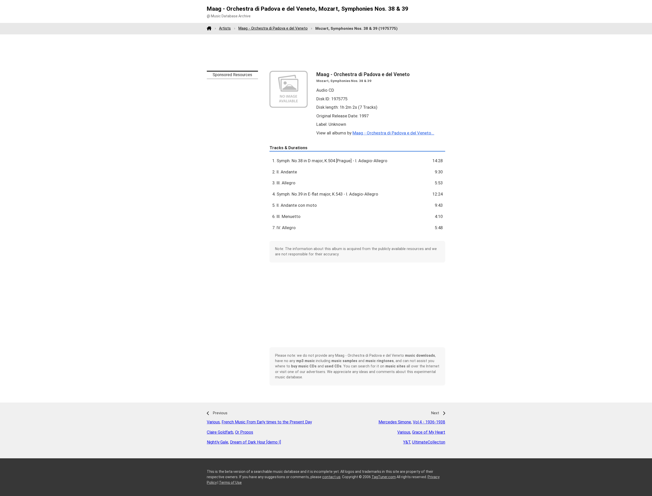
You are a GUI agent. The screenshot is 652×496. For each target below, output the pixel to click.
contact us (331, 477)
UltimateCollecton (428, 442)
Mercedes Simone (394, 422)
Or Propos (244, 432)
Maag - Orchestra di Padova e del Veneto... (393, 132)
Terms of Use (230, 482)
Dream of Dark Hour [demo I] (255, 442)
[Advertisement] (326, 52)
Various (213, 422)
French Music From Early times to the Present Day (267, 422)
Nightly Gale (217, 442)
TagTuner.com (384, 477)
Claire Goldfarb (220, 432)
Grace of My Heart (428, 432)
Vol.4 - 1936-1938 (429, 422)
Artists (225, 28)
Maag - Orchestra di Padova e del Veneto (273, 28)
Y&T (406, 442)
